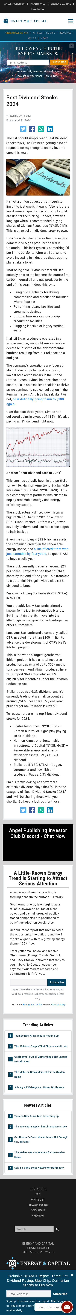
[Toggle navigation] (70, 21)
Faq (38, 1194)
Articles (37, 33)
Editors (32, 38)
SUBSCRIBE (59, 62)
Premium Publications (16, 33)
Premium (38, 1215)
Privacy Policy (58, 1004)
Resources (65, 33)
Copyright (38, 1210)
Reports (50, 33)
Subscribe (57, 982)
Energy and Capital (32, 1004)
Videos (44, 38)
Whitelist (38, 1199)
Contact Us (38, 1189)
